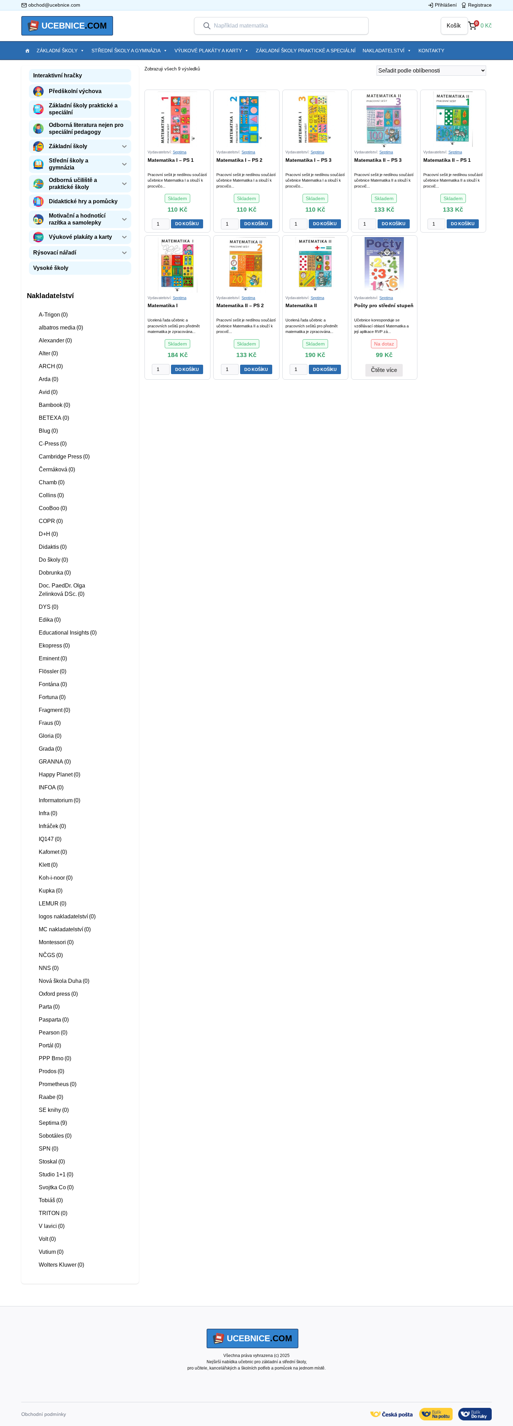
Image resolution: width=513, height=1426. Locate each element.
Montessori (56, 942)
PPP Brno (55, 1058)
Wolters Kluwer (61, 1265)
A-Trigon (53, 315)
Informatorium (59, 800)
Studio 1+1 (56, 1174)
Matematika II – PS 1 (447, 160)
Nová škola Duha (64, 981)
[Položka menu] (27, 50)
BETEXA (54, 418)
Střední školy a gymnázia (126, 50)
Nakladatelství (383, 50)
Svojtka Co (56, 1187)
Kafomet (53, 852)
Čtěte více (384, 370)
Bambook (54, 405)
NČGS (51, 955)
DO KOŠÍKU (187, 223)
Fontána (53, 684)
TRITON (53, 1213)
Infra (48, 813)
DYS (48, 607)
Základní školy (57, 50)
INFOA (51, 787)
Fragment (54, 710)
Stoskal (52, 1162)
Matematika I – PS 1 (171, 160)
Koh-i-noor (56, 878)
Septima (53, 1123)
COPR (51, 521)
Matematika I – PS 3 (308, 160)
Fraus (50, 723)
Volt (47, 1239)
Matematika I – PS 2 (239, 160)
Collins (51, 495)
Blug (48, 431)
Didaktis (53, 547)
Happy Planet (59, 775)
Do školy (53, 560)
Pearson (53, 1033)
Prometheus (57, 1084)
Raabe (51, 1097)
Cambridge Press (64, 457)
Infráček (52, 826)
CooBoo (53, 508)
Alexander (55, 340)
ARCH (51, 366)
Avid (48, 392)
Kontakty (431, 50)
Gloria (50, 736)
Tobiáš (51, 1200)
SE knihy (54, 1110)
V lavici (52, 1226)
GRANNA (55, 762)
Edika (50, 620)
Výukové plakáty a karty (208, 50)
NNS (49, 968)
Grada (50, 749)
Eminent (53, 658)
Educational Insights (68, 633)
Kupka (50, 891)
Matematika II (301, 305)
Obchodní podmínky (43, 1414)
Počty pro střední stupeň (384, 305)
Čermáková (57, 469)
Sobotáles (55, 1136)
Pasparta (54, 1020)
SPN (48, 1149)
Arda (48, 379)
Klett (48, 865)
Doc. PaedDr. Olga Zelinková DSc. (62, 590)
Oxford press (58, 994)
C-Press (53, 444)
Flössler (52, 671)
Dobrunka (55, 573)
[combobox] (287, 26)
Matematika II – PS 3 (378, 160)
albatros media (61, 328)
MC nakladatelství (65, 929)
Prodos (51, 1071)
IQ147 (50, 839)
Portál (50, 1045)
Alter (48, 353)
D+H (48, 534)
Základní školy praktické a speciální (306, 50)
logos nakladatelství (67, 916)
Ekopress (54, 645)
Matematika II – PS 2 (240, 305)
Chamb (52, 482)
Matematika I (163, 305)
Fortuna (52, 697)
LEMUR (52, 904)
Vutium (51, 1252)
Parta (49, 1007)
